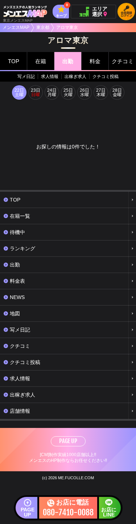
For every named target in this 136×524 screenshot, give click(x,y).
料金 (95, 61)
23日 (35, 92)
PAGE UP (68, 441)
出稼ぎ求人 (75, 76)
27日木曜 (101, 92)
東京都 (42, 27)
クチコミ (122, 61)
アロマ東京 (67, 27)
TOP (13, 61)
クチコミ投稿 (105, 76)
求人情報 (49, 76)
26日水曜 (84, 92)
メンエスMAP (16, 27)
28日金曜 (117, 92)
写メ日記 (26, 76)
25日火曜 (68, 92)
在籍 (40, 61)
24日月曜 (52, 92)
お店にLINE (108, 512)
